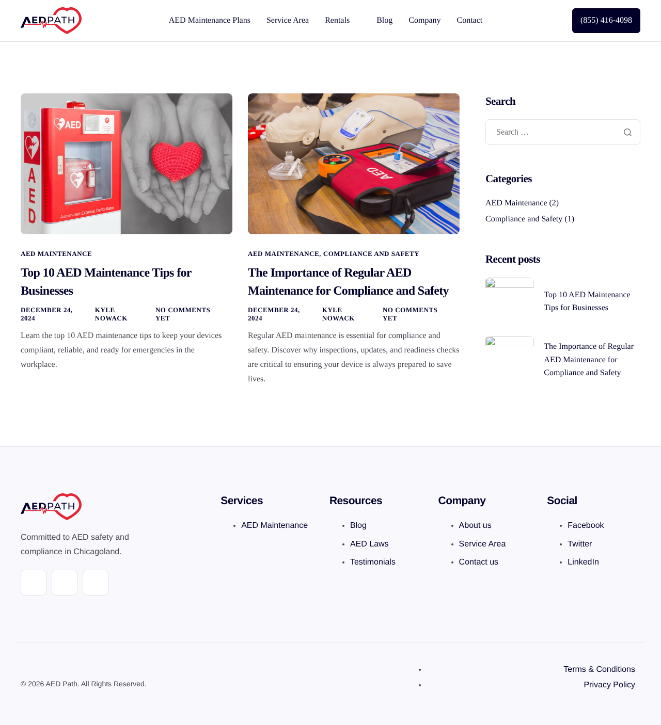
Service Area (287, 20)
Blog (384, 20)
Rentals (337, 20)
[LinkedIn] (95, 582)
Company (424, 20)
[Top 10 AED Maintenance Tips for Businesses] (126, 164)
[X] (64, 582)
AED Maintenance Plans (209, 20)
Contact (470, 20)
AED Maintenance (56, 253)
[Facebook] (33, 582)
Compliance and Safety (371, 253)
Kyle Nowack (111, 314)
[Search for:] (562, 133)
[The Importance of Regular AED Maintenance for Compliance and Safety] (354, 164)
